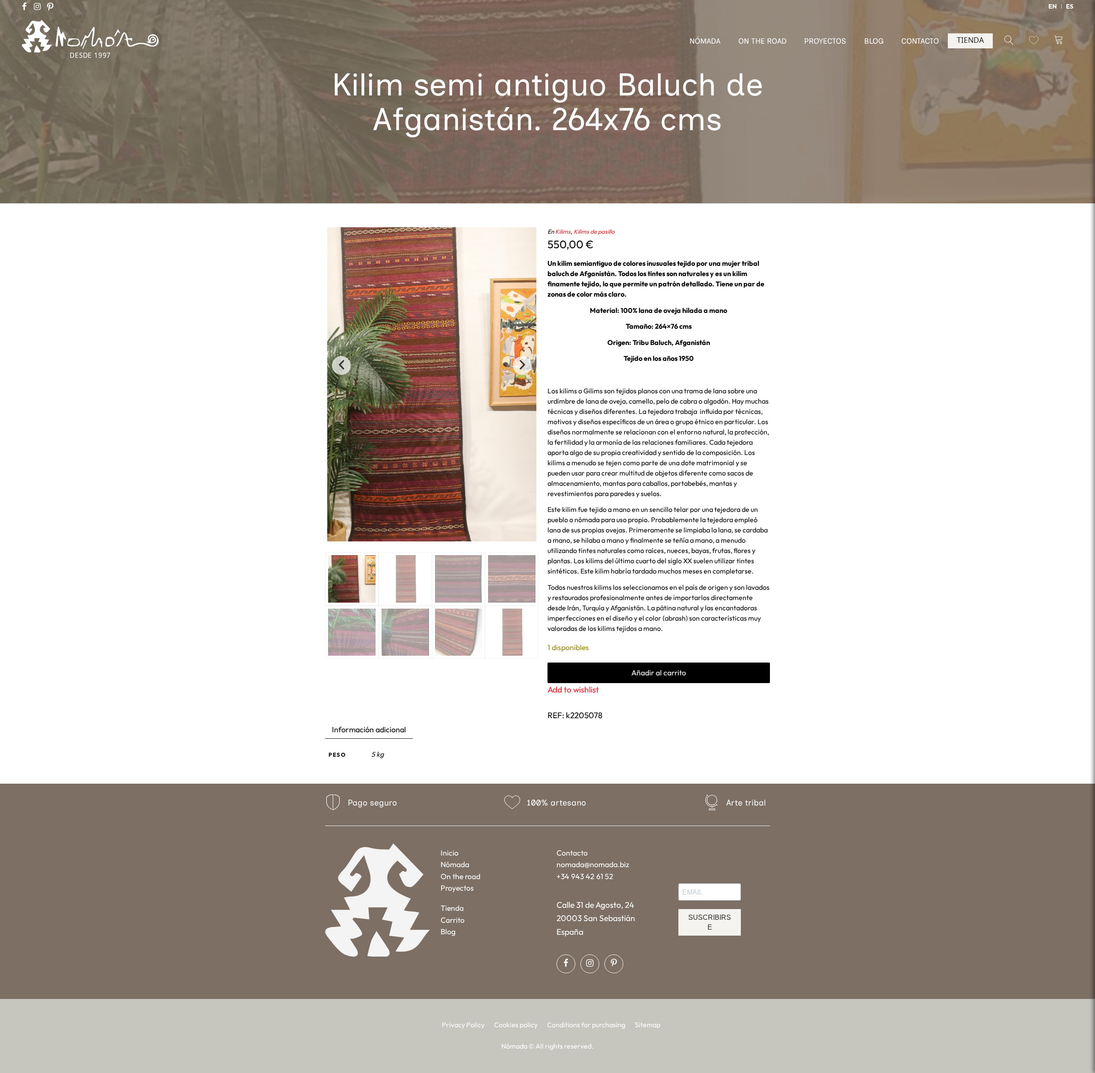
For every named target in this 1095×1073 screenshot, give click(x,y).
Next (522, 365)
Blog (448, 931)
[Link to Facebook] (24, 6)
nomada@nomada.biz (592, 864)
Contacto (572, 853)
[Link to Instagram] (37, 6)
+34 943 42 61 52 (584, 876)
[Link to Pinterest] (50, 6)
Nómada (455, 864)
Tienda (452, 908)
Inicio (450, 853)
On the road (460, 876)
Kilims (563, 231)
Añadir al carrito (658, 673)
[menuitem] (1053, 6)
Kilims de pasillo (594, 231)
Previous (341, 365)
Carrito (453, 920)
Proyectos (457, 888)
